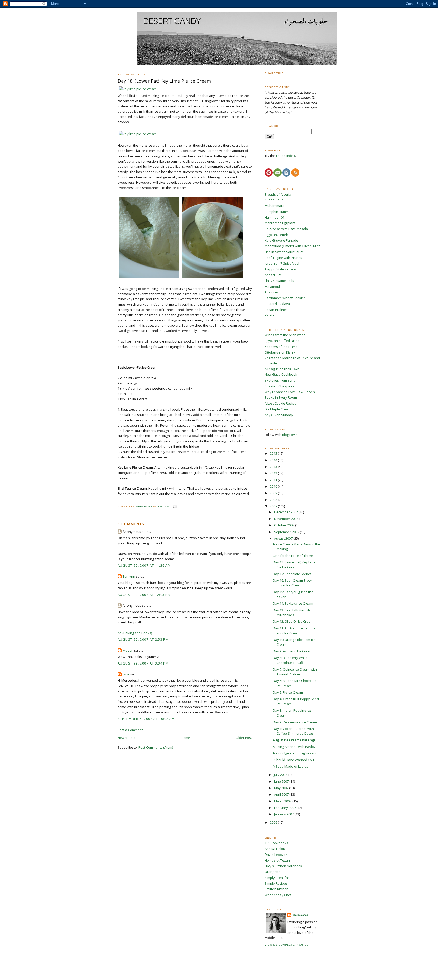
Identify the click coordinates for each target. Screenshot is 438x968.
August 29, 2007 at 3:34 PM (143, 663)
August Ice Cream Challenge (294, 740)
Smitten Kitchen (276, 889)
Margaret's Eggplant (280, 223)
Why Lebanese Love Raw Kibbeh (290, 392)
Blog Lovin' (290, 434)
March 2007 (283, 801)
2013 (274, 466)
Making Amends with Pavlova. (295, 746)
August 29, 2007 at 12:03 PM (144, 594)
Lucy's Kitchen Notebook (283, 866)
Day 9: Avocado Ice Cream (292, 651)
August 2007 (283, 538)
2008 (274, 499)
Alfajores (272, 292)
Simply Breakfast (278, 877)
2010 (274, 486)
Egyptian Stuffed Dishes (283, 340)
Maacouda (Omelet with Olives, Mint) (292, 246)
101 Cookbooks (276, 843)
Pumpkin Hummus (279, 211)
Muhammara (274, 205)
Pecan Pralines (276, 309)
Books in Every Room (281, 397)
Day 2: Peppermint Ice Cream (295, 722)
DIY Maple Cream (278, 409)
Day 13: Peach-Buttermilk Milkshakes (292, 612)
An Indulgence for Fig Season (295, 753)
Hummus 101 (274, 217)
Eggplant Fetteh (276, 234)
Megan (128, 650)
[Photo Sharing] (138, 89)
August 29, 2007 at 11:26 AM (144, 565)
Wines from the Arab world (285, 335)
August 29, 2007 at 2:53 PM (143, 639)
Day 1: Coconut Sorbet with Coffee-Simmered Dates (293, 731)
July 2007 (281, 774)
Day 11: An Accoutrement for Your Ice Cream (294, 630)
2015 (274, 453)
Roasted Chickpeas (279, 386)
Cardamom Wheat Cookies (285, 298)
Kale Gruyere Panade (281, 240)
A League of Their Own (282, 369)
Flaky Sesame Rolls (279, 280)
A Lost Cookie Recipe (280, 403)
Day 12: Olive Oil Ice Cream (293, 621)
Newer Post (126, 737)
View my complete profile (287, 944)
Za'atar (270, 315)
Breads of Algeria (278, 194)
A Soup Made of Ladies (290, 766)
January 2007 (284, 814)
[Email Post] (174, 506)
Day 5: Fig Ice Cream (288, 692)
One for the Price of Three (293, 555)
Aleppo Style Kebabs (281, 269)
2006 (274, 822)
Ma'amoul (272, 286)
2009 (274, 493)
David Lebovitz (276, 854)
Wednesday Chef (278, 895)
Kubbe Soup (274, 200)
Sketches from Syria (280, 380)
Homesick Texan (277, 860)
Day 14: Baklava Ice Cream (293, 603)
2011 (274, 480)
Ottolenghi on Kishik (280, 352)
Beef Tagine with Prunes (283, 257)
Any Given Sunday (279, 415)
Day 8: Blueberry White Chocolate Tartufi (290, 660)
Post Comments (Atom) (155, 747)
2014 (274, 460)
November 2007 (286, 518)
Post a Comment (130, 730)
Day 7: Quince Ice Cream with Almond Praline (295, 672)
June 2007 (281, 781)
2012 (274, 473)
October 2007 (284, 525)
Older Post (244, 737)
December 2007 (286, 512)
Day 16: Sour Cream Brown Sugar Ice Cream (293, 583)
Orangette (272, 871)
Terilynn (129, 576)
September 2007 (287, 531)
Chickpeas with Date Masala (286, 228)
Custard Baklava (277, 303)
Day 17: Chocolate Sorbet (292, 574)
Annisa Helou (275, 848)
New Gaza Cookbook (281, 374)
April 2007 (281, 794)
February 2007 (285, 807)
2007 (274, 506)
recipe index (285, 155)
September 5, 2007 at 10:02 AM (146, 718)
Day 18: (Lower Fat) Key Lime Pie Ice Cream (294, 565)
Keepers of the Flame (281, 346)
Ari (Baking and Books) (135, 633)
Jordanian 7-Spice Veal (282, 263)
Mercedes (301, 914)
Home (185, 737)
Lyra (126, 674)
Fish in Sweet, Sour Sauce (284, 252)
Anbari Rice (273, 275)
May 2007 (281, 788)
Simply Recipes (276, 883)
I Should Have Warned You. (294, 759)
